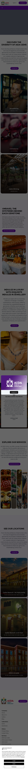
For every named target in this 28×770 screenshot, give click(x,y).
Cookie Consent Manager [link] (6, 747)
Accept (14, 760)
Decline (14, 763)
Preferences (14, 766)
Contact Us (14, 392)
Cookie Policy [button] (18, 755)
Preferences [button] (22, 756)
